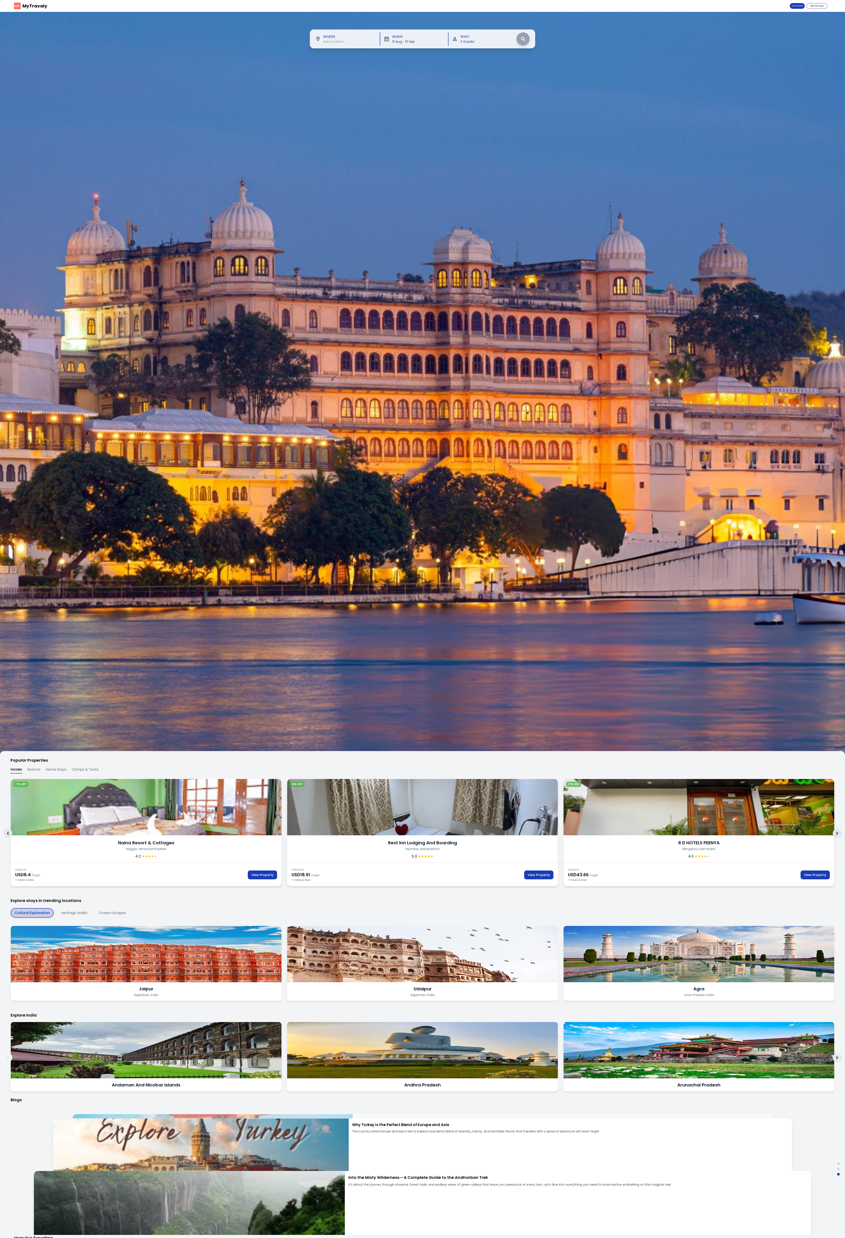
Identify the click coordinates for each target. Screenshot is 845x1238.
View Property (262, 875)
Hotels (16, 769)
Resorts (33, 769)
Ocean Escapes (112, 912)
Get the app (817, 5)
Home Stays (56, 769)
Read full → (357, 1209)
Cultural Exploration (32, 912)
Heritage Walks (74, 912)
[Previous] (8, 833)
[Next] (837, 833)
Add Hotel (797, 5)
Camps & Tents (85, 769)
